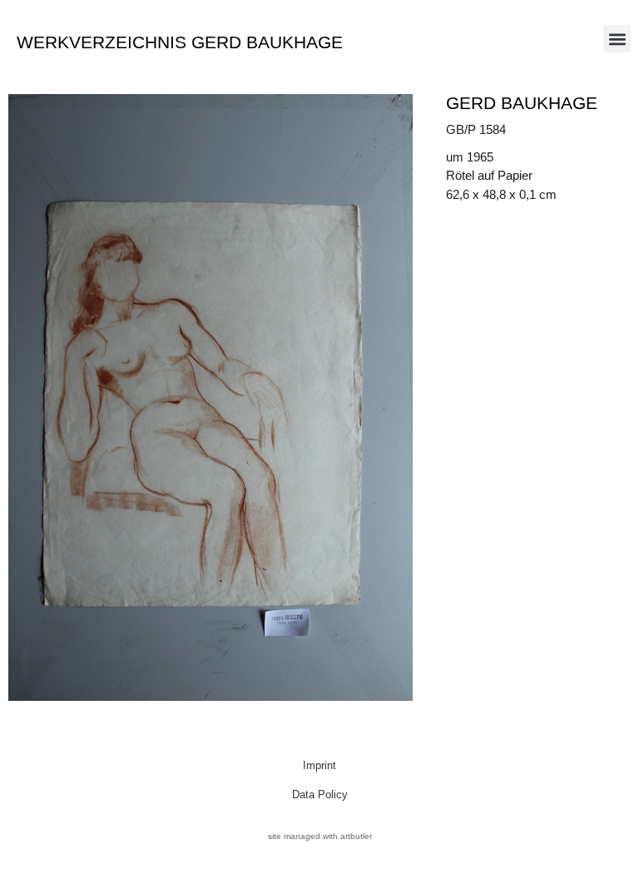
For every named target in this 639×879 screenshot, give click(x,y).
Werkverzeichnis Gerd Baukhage (180, 42)
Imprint (319, 765)
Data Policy (320, 794)
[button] (617, 38)
